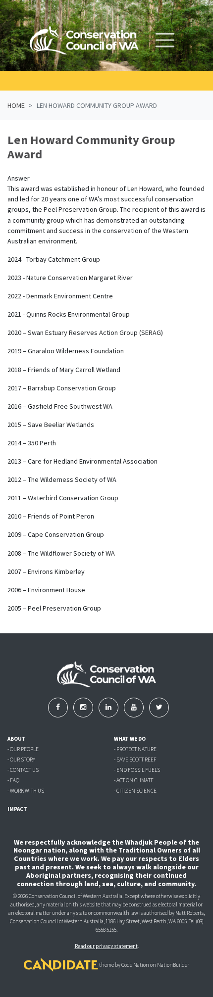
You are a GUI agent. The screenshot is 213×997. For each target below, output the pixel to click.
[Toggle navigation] (165, 40)
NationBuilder (173, 965)
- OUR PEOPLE (23, 749)
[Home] (84, 40)
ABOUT (16, 738)
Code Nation (135, 965)
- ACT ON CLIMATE (134, 780)
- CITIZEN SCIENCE (135, 790)
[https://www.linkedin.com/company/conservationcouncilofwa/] (109, 707)
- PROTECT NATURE (135, 749)
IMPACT (17, 809)
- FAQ (13, 780)
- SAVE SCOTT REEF (135, 759)
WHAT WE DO (130, 738)
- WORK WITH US (25, 790)
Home (16, 105)
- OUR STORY (21, 759)
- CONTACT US (23, 769)
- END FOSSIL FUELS (137, 769)
